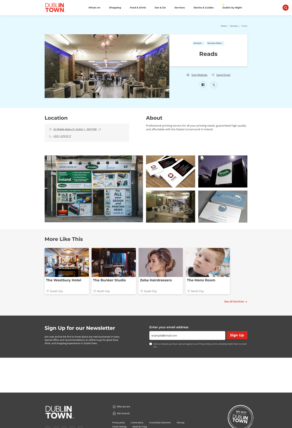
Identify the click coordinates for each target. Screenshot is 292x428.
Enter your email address (168, 327)
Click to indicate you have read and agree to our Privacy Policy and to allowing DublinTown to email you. (200, 345)
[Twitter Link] (213, 87)
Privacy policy (118, 422)
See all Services (234, 301)
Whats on (94, 7)
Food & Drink (138, 7)
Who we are (123, 406)
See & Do (160, 7)
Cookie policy (137, 422)
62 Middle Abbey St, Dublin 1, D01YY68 (75, 129)
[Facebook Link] (203, 87)
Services (180, 7)
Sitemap (181, 422)
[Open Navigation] (286, 8)
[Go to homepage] (60, 412)
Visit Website (199, 75)
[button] (94, 188)
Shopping (115, 7)
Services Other (215, 43)
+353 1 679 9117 (62, 136)
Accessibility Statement (160, 422)
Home (224, 25)
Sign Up (237, 335)
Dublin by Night (232, 7)
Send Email (223, 75)
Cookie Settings (119, 426)
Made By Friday (140, 426)
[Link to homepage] (55, 7)
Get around (123, 413)
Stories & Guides (203, 7)
